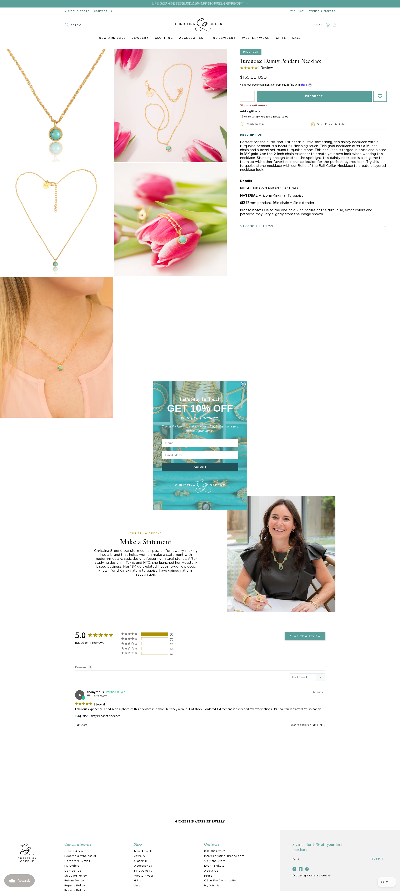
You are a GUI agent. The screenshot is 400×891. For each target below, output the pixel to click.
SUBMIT (200, 467)
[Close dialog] (243, 384)
